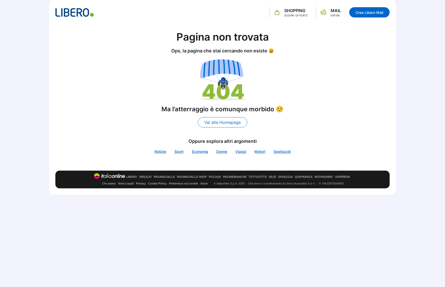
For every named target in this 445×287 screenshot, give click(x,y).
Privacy (141, 183)
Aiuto (204, 183)
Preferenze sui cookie (183, 183)
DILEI (272, 176)
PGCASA (215, 176)
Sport (179, 151)
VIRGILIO (145, 176)
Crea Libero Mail (369, 12)
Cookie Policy (157, 183)
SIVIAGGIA (285, 176)
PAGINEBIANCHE (234, 176)
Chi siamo (109, 183)
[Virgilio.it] (74, 12)
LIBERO (131, 176)
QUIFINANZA (304, 176)
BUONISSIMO (324, 176)
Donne (221, 151)
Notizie (160, 151)
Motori (259, 151)
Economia (200, 151)
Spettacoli (281, 151)
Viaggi (240, 151)
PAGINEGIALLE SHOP (192, 176)
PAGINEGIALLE (164, 176)
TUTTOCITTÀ (258, 176)
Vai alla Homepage (222, 122)
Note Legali (126, 183)
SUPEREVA (342, 176)
